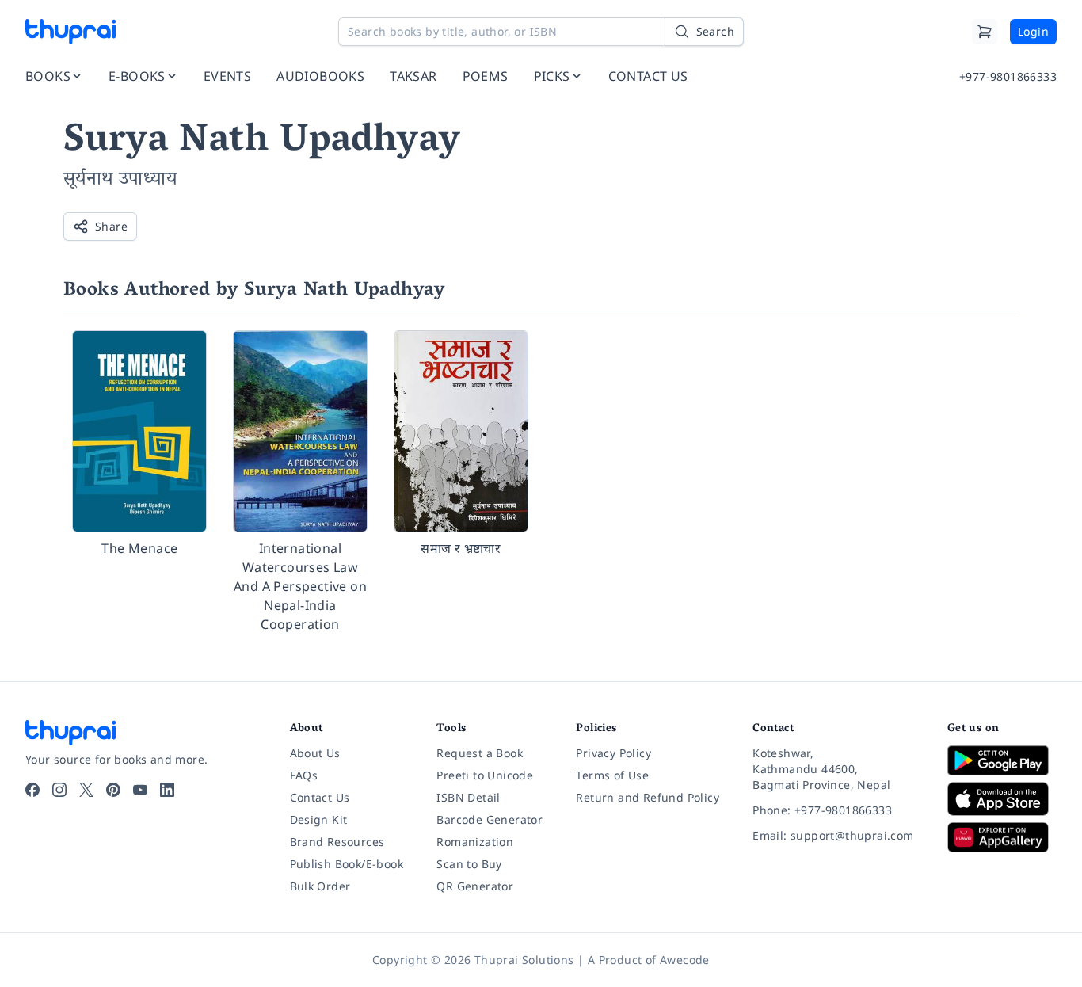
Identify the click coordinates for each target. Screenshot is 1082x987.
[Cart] (984, 31)
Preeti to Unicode (484, 775)
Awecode (685, 959)
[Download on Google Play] (1002, 760)
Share (111, 226)
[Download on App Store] (1002, 799)
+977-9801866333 (1008, 76)
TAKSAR (413, 76)
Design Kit (319, 819)
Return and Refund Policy (647, 797)
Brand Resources (337, 841)
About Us (315, 752)
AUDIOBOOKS (320, 76)
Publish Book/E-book (347, 863)
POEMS (486, 76)
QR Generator (474, 886)
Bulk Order (320, 886)
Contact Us (320, 797)
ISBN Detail (468, 797)
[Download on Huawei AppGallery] (1002, 837)
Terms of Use (612, 775)
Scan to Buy (468, 863)
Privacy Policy (613, 752)
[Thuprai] (70, 31)
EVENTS (227, 76)
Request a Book (479, 752)
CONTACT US (648, 76)
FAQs (304, 775)
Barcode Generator (489, 819)
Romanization (474, 841)
